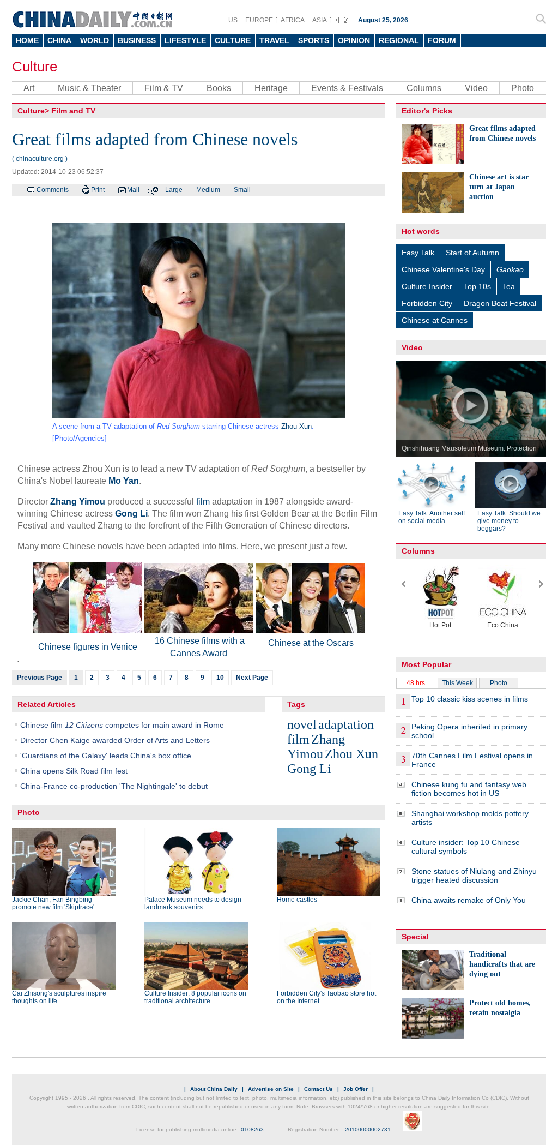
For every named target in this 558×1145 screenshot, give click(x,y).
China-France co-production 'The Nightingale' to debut (114, 786)
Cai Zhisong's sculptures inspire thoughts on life (59, 997)
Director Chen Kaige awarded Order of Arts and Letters (115, 740)
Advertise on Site (271, 1089)
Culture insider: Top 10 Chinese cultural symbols (465, 846)
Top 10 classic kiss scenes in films (469, 698)
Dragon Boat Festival (500, 303)
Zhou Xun (296, 426)
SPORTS (313, 40)
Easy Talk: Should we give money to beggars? (509, 520)
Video (476, 88)
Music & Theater (89, 88)
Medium (208, 190)
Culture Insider (427, 286)
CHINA (59, 40)
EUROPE (259, 20)
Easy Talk (418, 252)
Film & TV (163, 88)
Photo (522, 88)
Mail (133, 190)
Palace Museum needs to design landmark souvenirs (192, 903)
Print (98, 190)
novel (302, 724)
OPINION (354, 40)
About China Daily (214, 1089)
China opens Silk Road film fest (74, 770)
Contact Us (318, 1089)
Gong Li (131, 513)
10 (220, 677)
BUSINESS (137, 40)
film (203, 501)
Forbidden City (427, 303)
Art (28, 88)
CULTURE (233, 40)
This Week (457, 683)
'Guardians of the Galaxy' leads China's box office (105, 755)
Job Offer (355, 1089)
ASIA (319, 20)
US (233, 20)
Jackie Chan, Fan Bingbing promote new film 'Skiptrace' (53, 903)
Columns (424, 88)
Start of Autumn (472, 252)
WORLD (94, 40)
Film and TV (73, 110)
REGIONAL (399, 40)
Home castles (297, 899)
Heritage (271, 88)
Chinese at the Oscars (311, 643)
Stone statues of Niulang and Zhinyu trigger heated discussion (474, 875)
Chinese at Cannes (435, 320)
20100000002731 (368, 1129)
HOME (27, 40)
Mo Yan (123, 480)
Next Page (252, 677)
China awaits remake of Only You (468, 900)
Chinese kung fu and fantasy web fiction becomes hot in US (468, 789)
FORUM (442, 40)
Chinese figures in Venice (87, 646)
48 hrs (416, 683)
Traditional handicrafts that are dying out (502, 964)
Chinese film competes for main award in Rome (122, 725)
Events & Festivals (347, 88)
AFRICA (293, 20)
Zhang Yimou (77, 501)
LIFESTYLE (185, 40)
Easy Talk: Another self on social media (431, 517)
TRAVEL (274, 40)
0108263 (252, 1129)
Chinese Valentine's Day (443, 269)
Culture (34, 66)
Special (415, 936)
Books (219, 88)
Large (174, 190)
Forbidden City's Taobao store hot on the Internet (326, 997)
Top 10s (477, 286)
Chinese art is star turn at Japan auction (499, 187)
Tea (508, 286)
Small (242, 190)
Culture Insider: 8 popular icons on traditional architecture (195, 997)
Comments (53, 190)
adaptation (346, 724)
